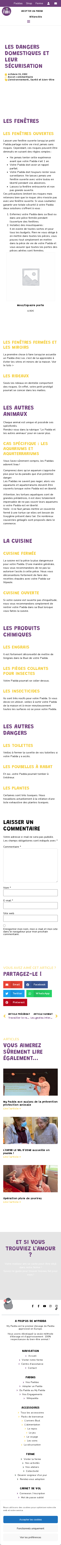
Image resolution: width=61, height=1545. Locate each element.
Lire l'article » (12, 1109)
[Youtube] (44, 1306)
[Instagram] (50, 1306)
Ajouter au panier (30, 322)
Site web (8, 913)
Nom (7, 887)
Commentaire (12, 847)
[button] (29, 22)
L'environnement (18, 80)
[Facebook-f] (32, 1306)
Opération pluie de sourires (22, 1198)
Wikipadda (35, 17)
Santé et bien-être (42, 80)
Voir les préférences (30, 1537)
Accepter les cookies (30, 1519)
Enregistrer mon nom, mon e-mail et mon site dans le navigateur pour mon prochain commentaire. (30, 932)
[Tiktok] (56, 1308)
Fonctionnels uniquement (30, 1528)
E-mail (8, 900)
